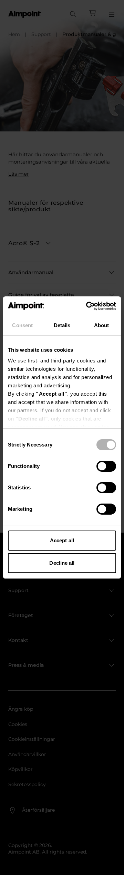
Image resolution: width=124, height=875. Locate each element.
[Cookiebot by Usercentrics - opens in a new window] (87, 306)
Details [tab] (62, 325)
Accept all (62, 540)
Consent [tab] (22, 325)
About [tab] (101, 325)
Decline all (61, 563)
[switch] (106, 466)
